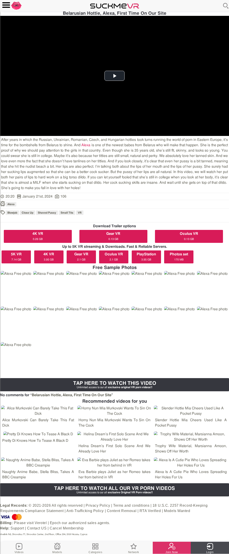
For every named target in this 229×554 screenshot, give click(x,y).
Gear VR (113, 236)
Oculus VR (189, 236)
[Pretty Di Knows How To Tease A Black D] (38, 434)
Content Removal (121, 511)
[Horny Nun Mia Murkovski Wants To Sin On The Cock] (114, 411)
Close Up (27, 212)
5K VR (16, 256)
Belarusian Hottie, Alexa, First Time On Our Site (71, 395)
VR (80, 212)
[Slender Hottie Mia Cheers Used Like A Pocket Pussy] (191, 411)
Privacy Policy (98, 505)
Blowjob (12, 212)
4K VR (37, 236)
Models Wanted (177, 511)
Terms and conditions (131, 505)
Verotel (41, 523)
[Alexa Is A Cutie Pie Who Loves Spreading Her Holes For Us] (191, 462)
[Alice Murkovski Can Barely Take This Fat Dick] (38, 411)
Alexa (85, 145)
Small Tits (67, 212)
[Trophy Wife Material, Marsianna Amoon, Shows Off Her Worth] (191, 436)
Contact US (37, 528)
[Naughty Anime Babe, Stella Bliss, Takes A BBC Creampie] (38, 462)
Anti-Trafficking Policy (85, 511)
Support (17, 528)
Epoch (55, 523)
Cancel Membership (67, 528)
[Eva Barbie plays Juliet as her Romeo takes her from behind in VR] (114, 462)
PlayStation (146, 256)
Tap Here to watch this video (114, 385)
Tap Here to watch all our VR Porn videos (114, 490)
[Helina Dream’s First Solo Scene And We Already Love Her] (114, 436)
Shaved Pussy (47, 212)
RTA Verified (150, 511)
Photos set (179, 256)
